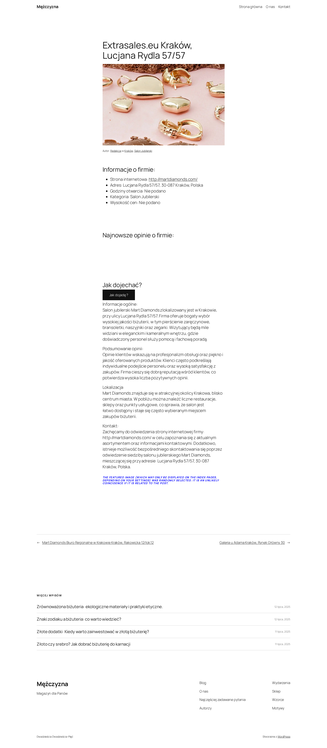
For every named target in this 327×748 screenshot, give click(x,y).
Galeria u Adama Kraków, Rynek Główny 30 (252, 542)
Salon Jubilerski (143, 151)
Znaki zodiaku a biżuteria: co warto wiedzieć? (79, 619)
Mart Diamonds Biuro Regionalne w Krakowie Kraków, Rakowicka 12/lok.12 (98, 542)
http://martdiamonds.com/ (173, 179)
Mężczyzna (47, 6)
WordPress (284, 736)
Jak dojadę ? (118, 295)
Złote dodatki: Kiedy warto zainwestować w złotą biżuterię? (93, 631)
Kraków (128, 151)
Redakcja (115, 151)
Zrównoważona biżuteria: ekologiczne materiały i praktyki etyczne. (100, 606)
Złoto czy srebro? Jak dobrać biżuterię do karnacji (83, 644)
